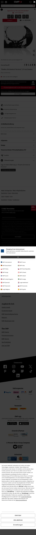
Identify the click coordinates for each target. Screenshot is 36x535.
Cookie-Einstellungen (26, 496)
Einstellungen (18, 525)
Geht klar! (18, 515)
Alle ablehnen (18, 520)
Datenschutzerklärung (21, 500)
